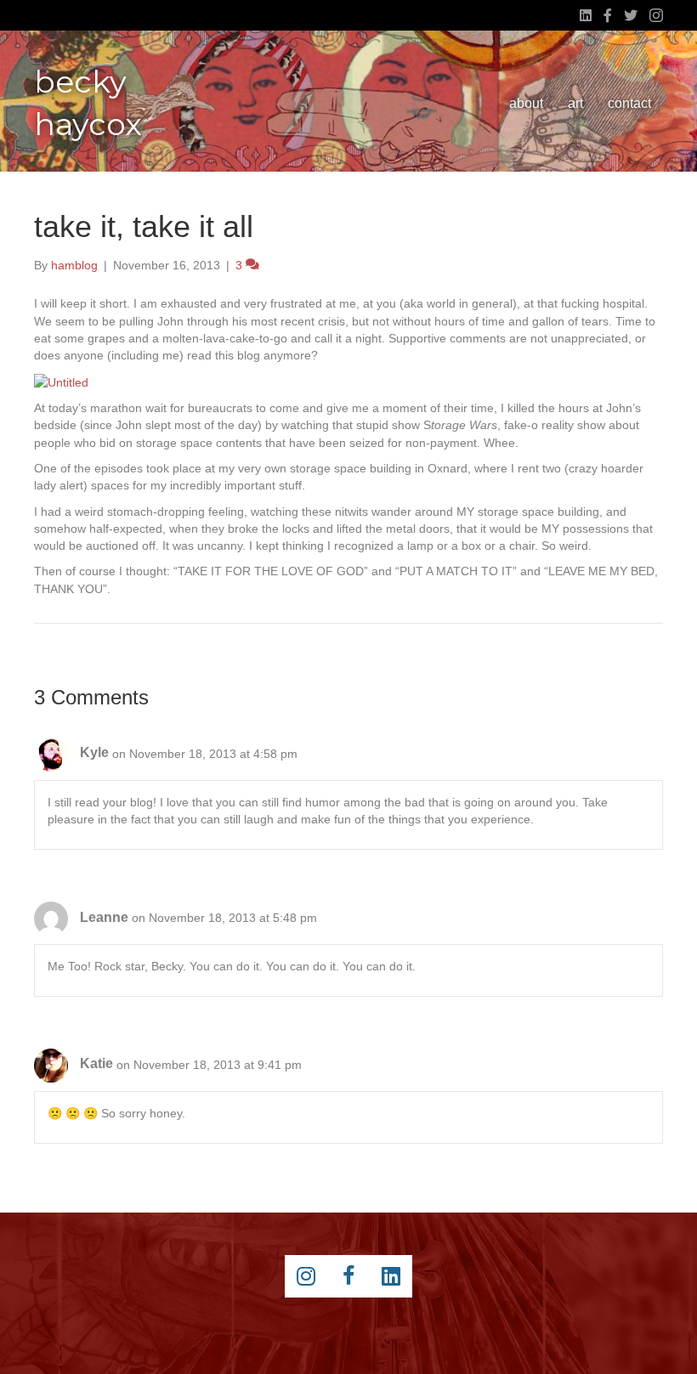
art (575, 103)
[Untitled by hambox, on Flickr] (61, 381)
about (526, 103)
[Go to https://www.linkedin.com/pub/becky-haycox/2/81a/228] (391, 1276)
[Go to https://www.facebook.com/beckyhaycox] (348, 1276)
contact (629, 103)
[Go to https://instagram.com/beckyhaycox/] (306, 1276)
